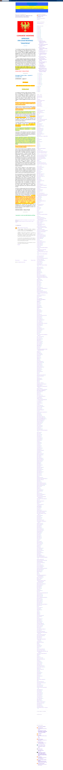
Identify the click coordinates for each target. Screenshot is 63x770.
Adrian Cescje (39, 118)
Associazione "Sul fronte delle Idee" (41, 154)
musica (38, 499)
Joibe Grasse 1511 (39, 395)
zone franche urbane (39, 706)
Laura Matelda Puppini (40, 409)
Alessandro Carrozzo (39, 129)
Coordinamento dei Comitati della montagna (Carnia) (41, 250)
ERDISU (38, 301)
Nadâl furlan (38, 502)
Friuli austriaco (39, 337)
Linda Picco (38, 427)
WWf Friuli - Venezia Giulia (40, 701)
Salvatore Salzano (39, 607)
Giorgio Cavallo (39, 365)
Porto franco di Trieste (40, 550)
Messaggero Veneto (39, 477)
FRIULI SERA (39, 345)
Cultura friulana (39, 263)
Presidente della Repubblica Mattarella (42, 557)
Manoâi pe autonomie (40, 453)
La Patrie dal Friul (40, 742)
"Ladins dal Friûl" (39, 111)
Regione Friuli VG (39, 582)
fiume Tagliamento (39, 324)
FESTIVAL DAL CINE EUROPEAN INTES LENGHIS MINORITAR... (42, 48)
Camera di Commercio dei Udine (41, 185)
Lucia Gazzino (39, 445)
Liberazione (38, 424)
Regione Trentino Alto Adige (41, 583)
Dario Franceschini (39, 267)
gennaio (40, 84)
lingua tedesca (39, 435)
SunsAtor (38, 644)
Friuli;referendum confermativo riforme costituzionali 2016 (42, 350)
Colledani (38, 216)
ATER (38, 160)
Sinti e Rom (38, 627)
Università (38, 683)
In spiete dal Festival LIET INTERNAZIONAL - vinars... (42, 57)
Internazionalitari (39, 388)
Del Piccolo (38, 270)
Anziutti (38, 143)
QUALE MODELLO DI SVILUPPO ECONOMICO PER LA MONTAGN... (43, 45)
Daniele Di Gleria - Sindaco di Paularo (42, 264)
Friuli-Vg (38, 347)
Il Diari (39, 737)
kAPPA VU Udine (39, 398)
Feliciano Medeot (39, 318)
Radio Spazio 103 (39, 570)
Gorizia (38, 372)
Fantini (38, 313)
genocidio (38, 360)
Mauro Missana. (39, 472)
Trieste (38, 670)
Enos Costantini (39, 298)
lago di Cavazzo (39, 408)
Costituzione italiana (40, 259)
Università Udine (39, 686)
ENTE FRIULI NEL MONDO (41, 299)
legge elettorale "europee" (40, 416)
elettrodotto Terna (39, 290)
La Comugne (38, 401)
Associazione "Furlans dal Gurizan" (41, 151)
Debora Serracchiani (39, 268)
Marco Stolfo (38, 455)
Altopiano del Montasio (40, 133)
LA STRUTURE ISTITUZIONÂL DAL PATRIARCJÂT (42, 758)
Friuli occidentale (39, 343)
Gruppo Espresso (39, 379)
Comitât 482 (38, 99)
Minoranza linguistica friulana (41, 484)
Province (38, 563)
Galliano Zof (38, 357)
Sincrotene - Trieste (39, 625)
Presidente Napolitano (40, 559)
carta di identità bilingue (40, 193)
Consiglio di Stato (39, 245)
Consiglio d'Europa (39, 244)
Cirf (37, 98)
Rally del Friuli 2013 (40, 577)
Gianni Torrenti (39, 363)
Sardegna (38, 613)
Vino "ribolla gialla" (39, 698)
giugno (40, 78)
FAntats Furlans (39, 311)
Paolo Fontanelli (39, 515)
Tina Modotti (39, 661)
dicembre (40, 38)
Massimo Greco (39, 468)
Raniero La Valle (39, 578)
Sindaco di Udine (39, 626)
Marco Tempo (39, 457)
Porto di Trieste (39, 549)
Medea (38, 476)
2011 (38, 37)
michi (18, 227)
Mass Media (38, 466)
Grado (38, 373)
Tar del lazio (38, 646)
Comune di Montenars (40, 237)
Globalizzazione (39, 369)
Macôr (39, 747)
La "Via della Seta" (39, 400)
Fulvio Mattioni (39, 353)
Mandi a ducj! (39, 751)
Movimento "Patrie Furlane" (40, 494)
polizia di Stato (39, 544)
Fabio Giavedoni (39, 310)
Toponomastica (39, 664)
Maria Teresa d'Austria (40, 459)
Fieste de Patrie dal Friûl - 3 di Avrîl (41, 323)
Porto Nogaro (38, 551)
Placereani (38, 539)
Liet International (39, 426)
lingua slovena (39, 434)
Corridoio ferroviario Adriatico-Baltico (42, 253)
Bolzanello (38, 177)
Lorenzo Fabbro (39, 440)
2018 (38, 28)
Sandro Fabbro (39, 609)
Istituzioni (38, 392)
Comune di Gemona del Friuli (41, 236)
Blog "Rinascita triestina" (40, 176)
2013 (38, 35)
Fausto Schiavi (39, 314)
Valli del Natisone (39, 689)
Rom (37, 606)
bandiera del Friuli (39, 169)
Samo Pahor (38, 608)
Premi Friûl (38, 553)
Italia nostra (38, 393)
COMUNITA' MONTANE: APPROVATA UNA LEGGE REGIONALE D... (42, 42)
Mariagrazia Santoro (39, 460)
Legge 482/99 (39, 414)
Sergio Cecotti (39, 622)
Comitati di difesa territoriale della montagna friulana (41, 219)
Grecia (38, 377)
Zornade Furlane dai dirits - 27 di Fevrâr (42, 707)
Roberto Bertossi (39, 598)
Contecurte (38, 246)
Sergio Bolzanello (39, 621)
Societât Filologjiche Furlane (41, 100)
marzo (40, 82)
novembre (40, 40)
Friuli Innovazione (39, 341)
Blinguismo (38, 172)
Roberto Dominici (39, 601)
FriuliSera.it (38, 352)
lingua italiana (39, 432)
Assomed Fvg (38, 159)
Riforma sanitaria (39, 596)
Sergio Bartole (39, 619)
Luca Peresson (39, 443)
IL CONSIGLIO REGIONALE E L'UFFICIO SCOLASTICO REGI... (42, 54)
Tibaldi (38, 660)
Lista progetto (39, 436)
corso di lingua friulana (40, 255)
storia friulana (39, 641)
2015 (38, 32)
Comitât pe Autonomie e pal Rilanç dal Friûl (42, 16)
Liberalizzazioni (39, 423)
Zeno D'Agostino (39, 705)
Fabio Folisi (38, 309)
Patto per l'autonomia (40, 528)
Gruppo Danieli (39, 378)
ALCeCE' (38, 127)
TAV (37, 647)
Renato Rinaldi (39, 586)
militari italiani (39, 481)
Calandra (38, 182)
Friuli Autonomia (39, 338)
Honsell (38, 380)
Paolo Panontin (39, 517)
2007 (38, 90)
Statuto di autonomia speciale (41, 634)
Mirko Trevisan (39, 486)
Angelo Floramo (39, 141)
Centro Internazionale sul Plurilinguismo (40, 205)
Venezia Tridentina (39, 692)
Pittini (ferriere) (39, 537)
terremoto (38, 656)
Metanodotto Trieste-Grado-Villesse (41, 478)
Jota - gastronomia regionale (40, 396)
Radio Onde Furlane (39, 569)
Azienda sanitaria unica (40, 167)
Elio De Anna (39, 296)
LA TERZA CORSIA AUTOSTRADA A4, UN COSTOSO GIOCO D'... (41, 66)
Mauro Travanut (39, 475)
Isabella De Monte (39, 391)
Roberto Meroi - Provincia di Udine (41, 604)
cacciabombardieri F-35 (40, 180)
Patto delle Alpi (39, 527)
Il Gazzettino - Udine (39, 382)
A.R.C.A (38, 113)
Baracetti (38, 170)
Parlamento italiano (39, 523)
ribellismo (38, 589)
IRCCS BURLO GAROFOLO (41, 390)
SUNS (37, 643)
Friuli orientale (39, 344)
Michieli (38, 480)
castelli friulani (39, 199)
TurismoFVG (38, 673)
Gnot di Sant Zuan (39, 371)
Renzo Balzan (39, 587)
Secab (37, 617)
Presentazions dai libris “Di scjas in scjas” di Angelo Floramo (42, 743)
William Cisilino (39, 700)
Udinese (38, 678)
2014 (38, 33)
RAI (37, 572)
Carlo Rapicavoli (39, 190)
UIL (37, 680)
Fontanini (38, 326)
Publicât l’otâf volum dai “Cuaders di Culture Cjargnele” (42, 764)
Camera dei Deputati (39, 184)
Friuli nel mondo (39, 342)
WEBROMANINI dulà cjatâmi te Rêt (42, 762)
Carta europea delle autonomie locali (42, 194)
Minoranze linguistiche (40, 485)
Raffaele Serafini (39, 571)
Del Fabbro (38, 269)
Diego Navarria (39, 272)
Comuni (38, 239)
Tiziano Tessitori (39, 662)
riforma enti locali (39, 595)
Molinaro (38, 487)
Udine (38, 677)
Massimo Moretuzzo (39, 469)
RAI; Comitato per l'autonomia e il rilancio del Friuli (41, 576)
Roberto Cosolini (39, 600)
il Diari (38, 381)
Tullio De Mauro (39, 672)
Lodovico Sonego (39, 437)
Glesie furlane (39, 368)
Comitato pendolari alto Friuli (41, 226)
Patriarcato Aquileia (39, 524)
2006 (38, 91)
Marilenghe (38, 462)
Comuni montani (39, 240)
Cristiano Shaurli (28, 221)
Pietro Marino (39, 536)
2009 (38, 87)
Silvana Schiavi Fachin (40, 624)
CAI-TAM (38, 181)
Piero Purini (38, 534)
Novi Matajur (39, 507)
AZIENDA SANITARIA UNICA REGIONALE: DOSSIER (42, 71)
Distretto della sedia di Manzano (41, 276)
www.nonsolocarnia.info (40, 702)
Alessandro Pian (39, 131)
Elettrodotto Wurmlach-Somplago (41, 291)
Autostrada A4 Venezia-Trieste (41, 162)
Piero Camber (39, 533)
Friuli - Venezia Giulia (40, 336)
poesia (38, 540)
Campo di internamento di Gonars (41, 187)
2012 (38, 36)
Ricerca (38, 591)
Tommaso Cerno (39, 663)
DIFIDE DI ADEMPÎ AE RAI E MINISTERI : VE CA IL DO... (42, 69)
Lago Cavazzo (39, 407)
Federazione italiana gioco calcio (41, 315)
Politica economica (39, 543)
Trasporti (38, 668)
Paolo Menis (38, 516)
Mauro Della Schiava (40, 471)
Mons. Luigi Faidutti (39, 489)
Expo (37, 308)
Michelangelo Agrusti (40, 479)
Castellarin (38, 198)
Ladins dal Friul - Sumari (41, 746)
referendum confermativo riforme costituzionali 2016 (41, 581)
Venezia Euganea (39, 690)
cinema (38, 209)
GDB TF (38, 359)
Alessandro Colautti (39, 130)
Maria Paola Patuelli (39, 458)
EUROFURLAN (39, 307)
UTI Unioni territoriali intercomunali (42, 687)
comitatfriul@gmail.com (40, 23)
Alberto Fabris (39, 124)
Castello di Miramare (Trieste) (41, 200)
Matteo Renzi (39, 470)
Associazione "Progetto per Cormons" (42, 152)
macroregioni (38, 451)
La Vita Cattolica (39, 405)
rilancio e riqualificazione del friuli (41, 597)
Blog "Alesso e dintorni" (40, 173)
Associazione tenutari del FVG (41, 158)
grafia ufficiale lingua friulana (41, 374)
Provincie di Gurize (39, 103)
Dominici (38, 281)
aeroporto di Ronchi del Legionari (41, 119)
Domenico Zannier (39, 280)
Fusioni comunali (39, 354)
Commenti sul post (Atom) (21, 262)
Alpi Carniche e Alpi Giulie (41, 726)
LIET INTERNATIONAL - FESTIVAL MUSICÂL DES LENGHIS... (42, 59)
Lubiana (38, 441)
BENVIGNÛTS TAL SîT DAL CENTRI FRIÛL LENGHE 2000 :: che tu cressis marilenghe (42, 731)
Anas (37, 138)
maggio (40, 79)
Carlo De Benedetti (39, 189)
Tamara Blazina (39, 645)
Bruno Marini (39, 179)
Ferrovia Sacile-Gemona (40, 319)
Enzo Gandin (38, 300)
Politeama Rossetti (39, 542)
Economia (38, 286)
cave (37, 203)
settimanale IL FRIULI (40, 623)
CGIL (37, 206)
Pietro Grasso (38, 535)
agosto (40, 75)
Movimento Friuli (39, 495)
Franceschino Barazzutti (40, 328)
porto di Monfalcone (39, 548)
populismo (38, 545)
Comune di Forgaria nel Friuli (41, 235)
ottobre (40, 73)
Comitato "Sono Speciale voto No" (41, 220)
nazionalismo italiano (40, 504)
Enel (37, 297)
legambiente (38, 413)
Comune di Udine (39, 238)
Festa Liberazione (39, 322)
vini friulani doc (39, 697)
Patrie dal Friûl (39, 525)
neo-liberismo (39, 505)
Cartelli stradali (39, 197)
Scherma (38, 614)
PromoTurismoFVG (39, 561)
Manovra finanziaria (39, 454)
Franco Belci (38, 331)
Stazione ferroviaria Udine (40, 635)
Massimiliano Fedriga (40, 467)
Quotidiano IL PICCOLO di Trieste (41, 568)
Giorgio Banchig (39, 364)
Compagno (38, 232)
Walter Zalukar (39, 699)
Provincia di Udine (39, 567)
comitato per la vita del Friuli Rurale (42, 230)
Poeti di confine (39, 541)
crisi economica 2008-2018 (40, 260)
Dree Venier (38, 283)
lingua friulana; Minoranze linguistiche (42, 430)
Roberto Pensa (39, 605)
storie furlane (40, 756)
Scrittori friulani (39, 616)
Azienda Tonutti (39, 168)
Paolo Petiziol (39, 518)
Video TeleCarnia (39, 696)
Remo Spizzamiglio (39, 584)
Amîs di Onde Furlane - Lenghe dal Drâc (42, 136)
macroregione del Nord (40, 450)
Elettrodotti (38, 289)
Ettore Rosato (39, 306)
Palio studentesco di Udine (40, 512)
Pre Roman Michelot (39, 552)
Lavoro (38, 410)
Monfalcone (38, 488)
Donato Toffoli (39, 282)
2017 (38, 29)
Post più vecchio (33, 260)
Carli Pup (38, 188)
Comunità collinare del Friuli (41, 241)
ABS (37, 114)
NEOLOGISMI (39, 506)
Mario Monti (38, 463)
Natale (38, 503)
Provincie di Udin (39, 101)
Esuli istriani (38, 305)
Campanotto (38, 186)
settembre (40, 74)
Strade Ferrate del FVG (40, 642)
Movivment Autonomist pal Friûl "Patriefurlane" (41, 497)
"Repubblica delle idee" (40, 112)
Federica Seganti (39, 316)
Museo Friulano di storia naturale (41, 498)
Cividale (38, 213)
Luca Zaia (38, 444)
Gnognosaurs (38, 370)
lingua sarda (38, 433)
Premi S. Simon (39, 554)
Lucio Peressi (38, 446)
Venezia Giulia (39, 691)
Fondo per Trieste (39, 325)
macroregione (39, 449)
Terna (37, 655)
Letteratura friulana (39, 422)
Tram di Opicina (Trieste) (40, 665)
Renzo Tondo (39, 588)
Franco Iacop (38, 332)
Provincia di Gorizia (39, 564)
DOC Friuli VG (39, 279)
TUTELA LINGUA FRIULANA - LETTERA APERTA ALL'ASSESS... (42, 62)
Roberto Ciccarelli (39, 599)
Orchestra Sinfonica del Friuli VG (41, 511)
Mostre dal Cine (39, 493)
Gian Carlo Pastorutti (40, 361)
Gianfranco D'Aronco (40, 362)
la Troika (38, 404)
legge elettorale (39, 415)
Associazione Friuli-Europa (40, 157)
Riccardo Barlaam (39, 590)
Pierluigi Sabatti (39, 532)
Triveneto (38, 671)
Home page (25, 260)
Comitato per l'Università (40, 229)
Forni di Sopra (39, 327)
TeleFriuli (38, 654)
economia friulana (39, 287)
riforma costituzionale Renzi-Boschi (42, 592)
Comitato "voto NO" (39, 221)
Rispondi (19, 244)
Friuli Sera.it (38, 346)
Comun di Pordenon (39, 106)
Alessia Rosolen (39, 132)
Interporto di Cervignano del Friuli (41, 389)
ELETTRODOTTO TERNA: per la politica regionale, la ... (42, 51)
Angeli (38, 140)
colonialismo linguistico (40, 217)
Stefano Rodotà (39, 637)
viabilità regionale (39, 693)
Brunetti (38, 178)
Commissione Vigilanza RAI (41, 231)
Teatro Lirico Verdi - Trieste (40, 650)
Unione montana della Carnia (41, 682)
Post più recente (17, 260)
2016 (38, 31)
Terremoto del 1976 (39, 657)
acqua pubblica (39, 117)
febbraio (40, 83)
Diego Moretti (39, 271)
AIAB (37, 122)
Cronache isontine (39, 262)
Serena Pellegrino (39, 618)
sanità (37, 610)
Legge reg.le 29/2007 (40, 421)
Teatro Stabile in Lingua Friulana (41, 653)
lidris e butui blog (39, 425)
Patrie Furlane (39, 526)
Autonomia (38, 161)
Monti (38, 492)
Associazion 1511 (39, 150)
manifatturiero (39, 452)
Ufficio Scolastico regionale (40, 679)
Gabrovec (38, 356)
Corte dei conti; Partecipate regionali (42, 258)
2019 (38, 27)
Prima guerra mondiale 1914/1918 (41, 560)
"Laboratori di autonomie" (40, 110)
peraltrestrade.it (40, 748)
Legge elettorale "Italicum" (40, 417)
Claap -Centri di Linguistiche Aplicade (42, 214)
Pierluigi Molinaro (39, 531)
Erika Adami (38, 302)
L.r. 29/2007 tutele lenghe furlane (41, 399)
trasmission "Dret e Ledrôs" (40, 666)
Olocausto (38, 508)
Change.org (38, 207)
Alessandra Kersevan (39, 128)
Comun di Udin (39, 102)
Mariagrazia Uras (39, 461)
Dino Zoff (38, 273)
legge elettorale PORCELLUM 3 (41, 418)
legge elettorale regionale (40, 419)
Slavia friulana (39, 630)
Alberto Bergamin (39, 123)
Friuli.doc (38, 351)
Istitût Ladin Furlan (39, 97)
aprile (39, 80)
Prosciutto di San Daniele (40, 562)
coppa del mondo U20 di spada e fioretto (42, 251)
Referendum (38, 579)
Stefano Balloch (39, 636)
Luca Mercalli (39, 442)
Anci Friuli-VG (39, 139)
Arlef (37, 147)
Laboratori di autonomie (40, 406)
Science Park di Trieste (40, 615)
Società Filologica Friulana (40, 631)
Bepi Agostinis (39, 171)
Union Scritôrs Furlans (40, 681)
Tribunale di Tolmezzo (40, 669)
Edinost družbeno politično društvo (41, 288)
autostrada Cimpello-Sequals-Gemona (42, 163)
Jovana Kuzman (39, 397)
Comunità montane (22, 221)
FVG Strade (38, 355)
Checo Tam (38, 208)
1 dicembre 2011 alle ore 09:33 (23, 227)
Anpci (38, 142)
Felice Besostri (39, 317)
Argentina (38, 146)
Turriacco (38, 674)
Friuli (37, 333)
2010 (38, 86)
